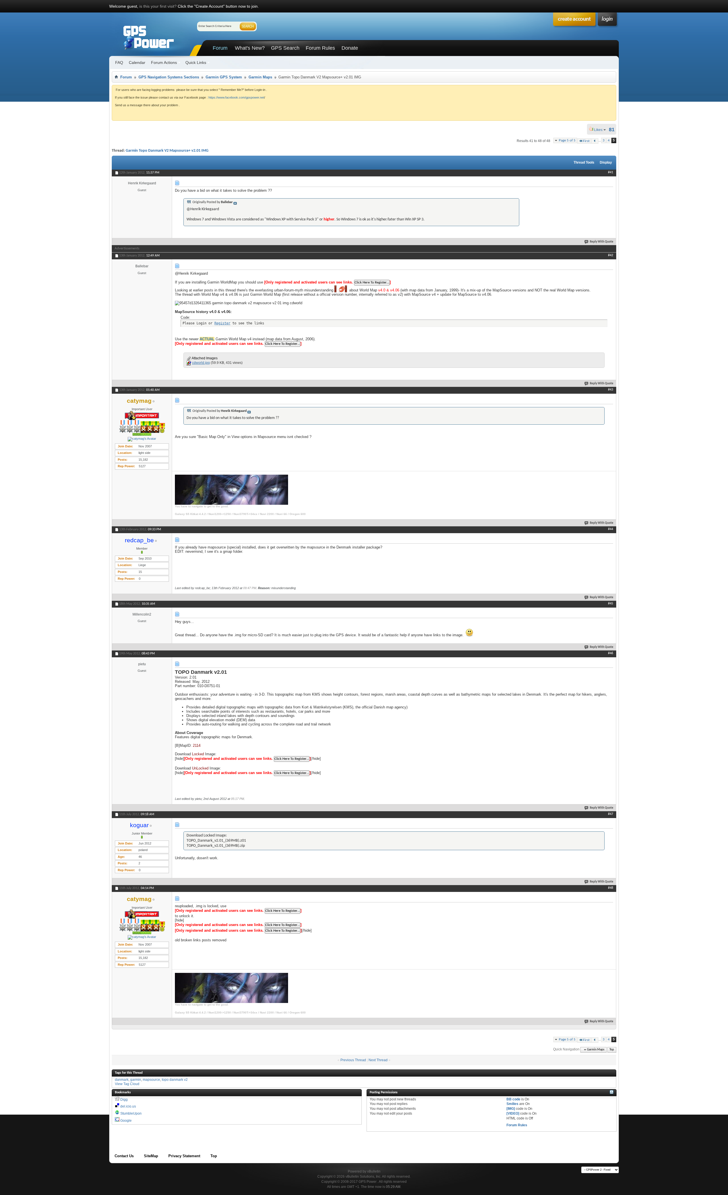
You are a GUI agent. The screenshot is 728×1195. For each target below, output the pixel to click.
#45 (610, 603)
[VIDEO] (512, 1113)
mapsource (151, 1080)
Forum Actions (164, 62)
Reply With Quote (601, 241)
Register (222, 323)
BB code (513, 1099)
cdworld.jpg (201, 363)
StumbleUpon (131, 1113)
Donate (350, 48)
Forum (220, 48)
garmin (135, 1080)
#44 (610, 529)
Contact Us (124, 1156)
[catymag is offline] (142, 439)
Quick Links (195, 62)
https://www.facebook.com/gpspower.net (236, 97)
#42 (610, 255)
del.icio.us (128, 1106)
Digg (124, 1100)
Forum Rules (320, 48)
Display (606, 162)
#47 (610, 814)
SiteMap (151, 1156)
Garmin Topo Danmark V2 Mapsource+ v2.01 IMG (167, 151)
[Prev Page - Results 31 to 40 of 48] (594, 141)
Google (126, 1121)
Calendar (137, 62)
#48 (610, 888)
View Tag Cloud (127, 1084)
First (586, 141)
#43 (610, 389)
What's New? (250, 48)
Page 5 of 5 (567, 140)
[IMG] (510, 1109)
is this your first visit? (158, 6)
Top (611, 1049)
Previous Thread (353, 1060)
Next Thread (378, 1060)
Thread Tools (584, 162)
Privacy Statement (184, 1156)
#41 (610, 172)
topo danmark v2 (175, 1080)
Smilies (512, 1104)
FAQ (119, 62)
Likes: (600, 130)
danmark (122, 1080)
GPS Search (285, 48)
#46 (610, 653)
